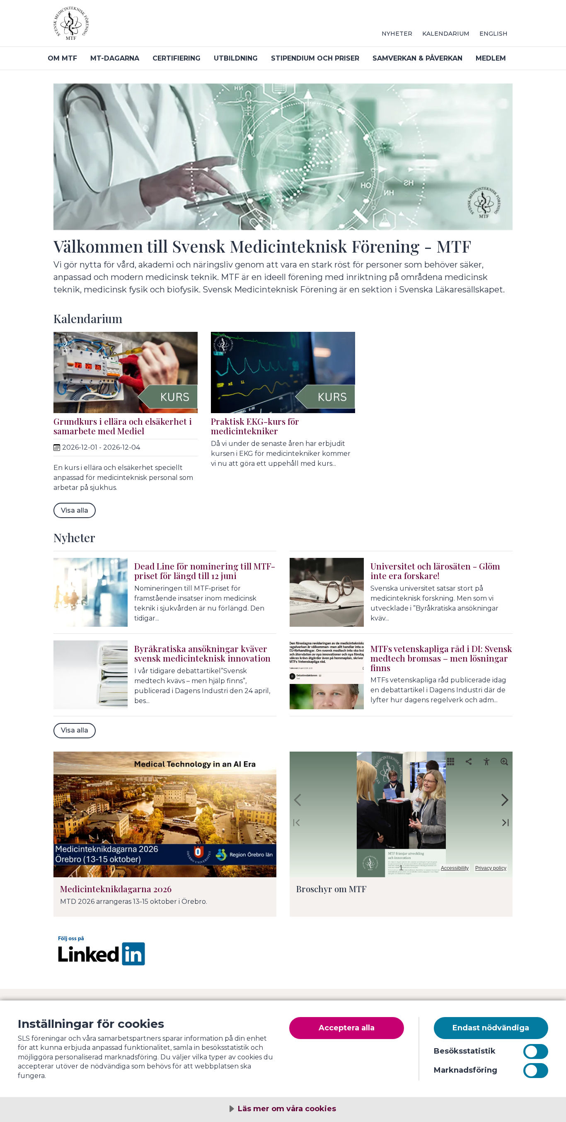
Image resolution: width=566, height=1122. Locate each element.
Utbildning (236, 58)
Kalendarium (445, 33)
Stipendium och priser (315, 58)
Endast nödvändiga (490, 1027)
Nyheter (397, 33)
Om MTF (62, 58)
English (493, 33)
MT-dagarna (114, 58)
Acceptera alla (347, 1027)
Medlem (491, 58)
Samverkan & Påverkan (417, 58)
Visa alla (74, 510)
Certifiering (176, 58)
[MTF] (152, 26)
